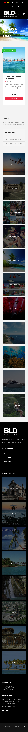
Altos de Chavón (14, 488)
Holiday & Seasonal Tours (14, 260)
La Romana (14, 637)
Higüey (14, 612)
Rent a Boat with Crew (14, 381)
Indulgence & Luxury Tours (14, 284)
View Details (14, 98)
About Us (6, 453)
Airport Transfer (14, 164)
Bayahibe (14, 513)
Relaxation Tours (14, 357)
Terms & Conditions (9, 465)
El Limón (14, 588)
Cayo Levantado (14, 563)
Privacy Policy (7, 457)
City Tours (14, 188)
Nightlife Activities (14, 308)
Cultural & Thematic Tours (14, 212)
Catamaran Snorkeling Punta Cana (14, 77)
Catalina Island (14, 538)
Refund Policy (7, 461)
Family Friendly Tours (14, 236)
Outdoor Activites (14, 333)
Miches (14, 662)
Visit (16, 728)
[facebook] (7, 6)
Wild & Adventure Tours (14, 405)
